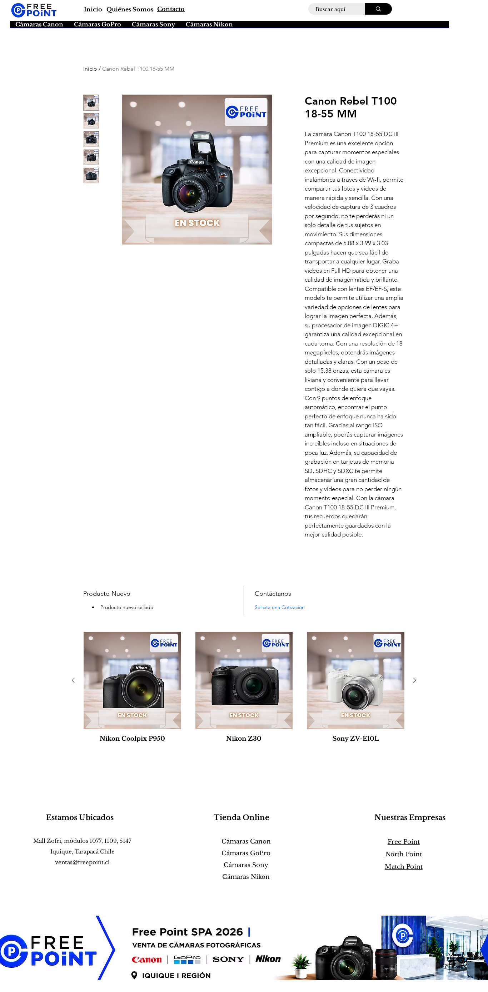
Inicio (90, 68)
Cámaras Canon (246, 841)
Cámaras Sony (246, 865)
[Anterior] (73, 680)
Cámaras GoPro (245, 853)
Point (404, 842)
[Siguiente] (414, 680)
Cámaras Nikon (246, 877)
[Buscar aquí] (378, 9)
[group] (244, 690)
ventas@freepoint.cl (82, 862)
